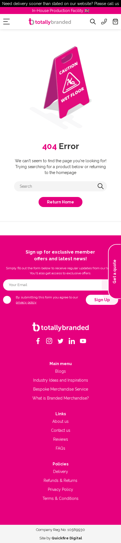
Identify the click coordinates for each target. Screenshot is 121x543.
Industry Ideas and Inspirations (60, 380)
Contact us (60, 430)
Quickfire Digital (66, 538)
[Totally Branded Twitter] (60, 341)
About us (60, 421)
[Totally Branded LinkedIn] (72, 341)
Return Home (60, 202)
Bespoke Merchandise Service (60, 389)
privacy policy (26, 302)
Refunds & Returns (60, 480)
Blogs (60, 371)
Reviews (60, 439)
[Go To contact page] (104, 21)
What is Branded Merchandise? (60, 398)
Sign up (102, 300)
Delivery (60, 471)
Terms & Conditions (60, 498)
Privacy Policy (60, 489)
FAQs (60, 448)
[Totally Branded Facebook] (38, 341)
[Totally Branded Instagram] (49, 341)
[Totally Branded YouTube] (83, 341)
